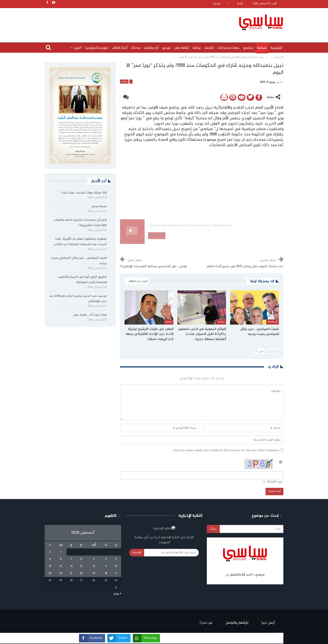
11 (106, 566)
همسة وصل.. (99, 206)
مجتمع (248, 48)
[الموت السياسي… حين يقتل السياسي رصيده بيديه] (254, 307)
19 (94, 573)
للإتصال (216, 3)
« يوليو (117, 593)
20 (81, 573)
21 (71, 573)
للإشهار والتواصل (236, 623)
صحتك (136, 48)
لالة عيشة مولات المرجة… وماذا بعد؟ (84, 192)
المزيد (77, 48)
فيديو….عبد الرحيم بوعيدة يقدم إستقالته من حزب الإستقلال (78, 298)
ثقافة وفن (181, 48)
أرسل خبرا (268, 623)
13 (81, 566)
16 (50, 566)
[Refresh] (280, 461)
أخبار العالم (119, 48)
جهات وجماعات (228, 48)
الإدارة (240, 3)
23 (50, 573)
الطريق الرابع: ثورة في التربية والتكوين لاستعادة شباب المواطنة (82, 279)
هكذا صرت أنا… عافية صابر (90, 315)
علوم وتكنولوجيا (97, 48)
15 (61, 566)
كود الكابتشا (274, 482)
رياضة (197, 48)
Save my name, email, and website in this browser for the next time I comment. (226, 450)
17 (116, 573)
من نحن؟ (205, 623)
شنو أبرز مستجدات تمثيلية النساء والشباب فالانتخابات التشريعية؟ (80, 222)
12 (94, 566)
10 (116, 566)
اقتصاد (209, 48)
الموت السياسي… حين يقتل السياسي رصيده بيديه (79, 260)
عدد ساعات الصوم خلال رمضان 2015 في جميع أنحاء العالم (245, 266)
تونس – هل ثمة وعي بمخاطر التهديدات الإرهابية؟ (153, 266)
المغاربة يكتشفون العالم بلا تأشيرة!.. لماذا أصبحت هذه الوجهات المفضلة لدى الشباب (80, 241)
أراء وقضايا (151, 48)
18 (106, 573)
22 (60, 573)
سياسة (262, 48)
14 (71, 566)
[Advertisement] (135, 21)
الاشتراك (136, 552)
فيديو (166, 48)
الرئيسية (276, 48)
